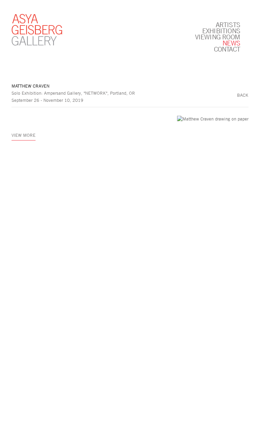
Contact (227, 49)
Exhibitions (221, 30)
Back (242, 95)
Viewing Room (217, 37)
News (231, 43)
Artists (228, 24)
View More (24, 135)
